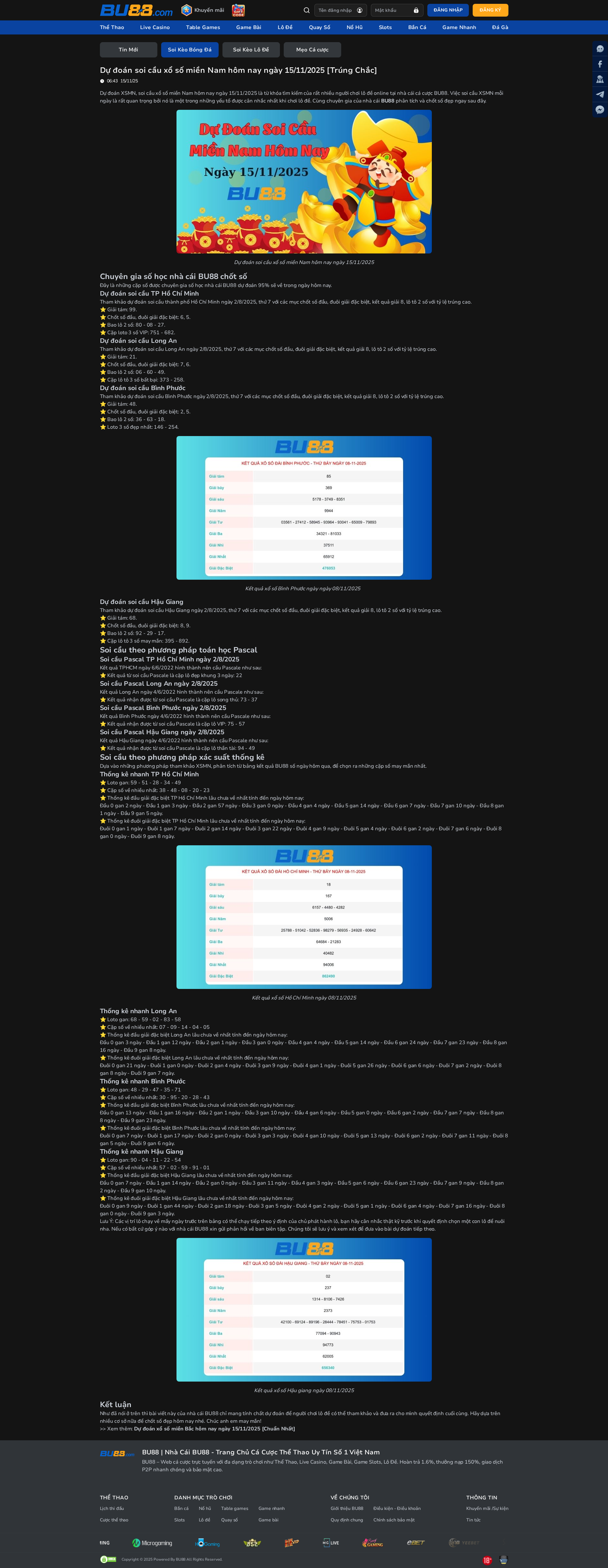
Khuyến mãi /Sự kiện (487, 1508)
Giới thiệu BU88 (347, 1508)
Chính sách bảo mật (394, 1520)
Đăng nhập (448, 10)
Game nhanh (272, 1508)
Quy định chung (347, 1520)
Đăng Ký (490, 10)
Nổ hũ (205, 1508)
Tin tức (473, 1520)
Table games (234, 1508)
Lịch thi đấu (112, 1508)
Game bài (269, 1520)
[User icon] (360, 10)
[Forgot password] (416, 10)
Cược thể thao (114, 1520)
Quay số (229, 1520)
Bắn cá (181, 1508)
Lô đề (205, 1520)
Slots (179, 1520)
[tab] (128, 49)
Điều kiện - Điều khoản (397, 1508)
